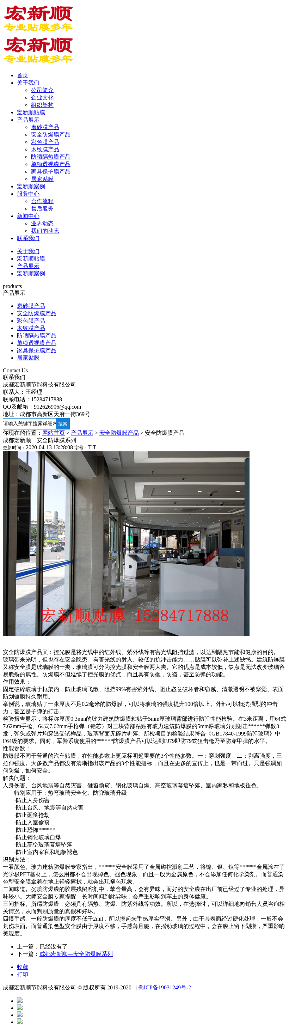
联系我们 (28, 238)
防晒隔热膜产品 (50, 157)
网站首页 (53, 433)
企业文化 (42, 97)
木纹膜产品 (45, 149)
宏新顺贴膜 (31, 112)
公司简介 (42, 90)
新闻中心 (28, 216)
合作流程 (42, 201)
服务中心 (28, 194)
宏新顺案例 (31, 186)
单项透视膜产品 (50, 164)
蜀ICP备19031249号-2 (164, 987)
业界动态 (42, 223)
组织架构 (42, 105)
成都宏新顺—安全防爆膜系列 (76, 954)
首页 (22, 75)
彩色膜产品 (45, 142)
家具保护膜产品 (50, 172)
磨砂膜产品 (45, 127)
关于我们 (28, 83)
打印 (22, 974)
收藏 (22, 967)
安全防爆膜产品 (50, 135)
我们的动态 (45, 231)
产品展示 (28, 120)
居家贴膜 (42, 179)
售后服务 (42, 209)
